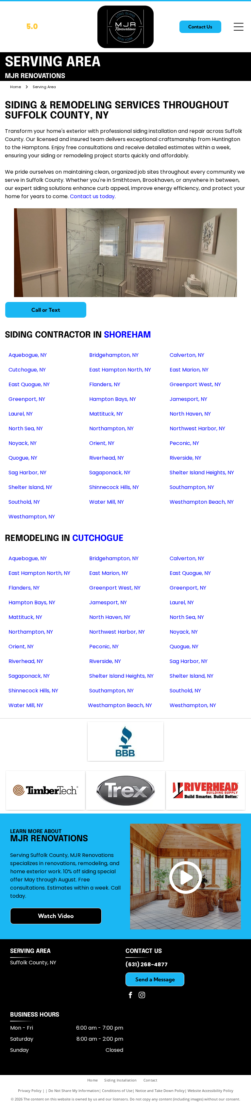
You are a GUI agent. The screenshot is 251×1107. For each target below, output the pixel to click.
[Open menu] (238, 27)
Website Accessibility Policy (210, 1090)
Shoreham (127, 335)
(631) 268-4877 (147, 964)
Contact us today (92, 196)
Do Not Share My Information (73, 1090)
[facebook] (130, 996)
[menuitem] (95, 1080)
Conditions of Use (117, 1090)
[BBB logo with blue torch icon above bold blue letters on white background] (126, 741)
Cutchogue (98, 538)
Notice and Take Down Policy (160, 1090)
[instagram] (142, 996)
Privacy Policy (30, 1090)
